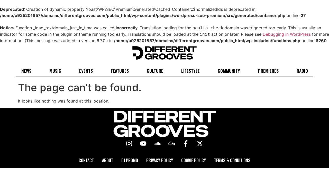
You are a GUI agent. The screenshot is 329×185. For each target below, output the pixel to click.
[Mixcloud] (171, 143)
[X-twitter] (200, 143)
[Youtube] (143, 143)
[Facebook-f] (185, 143)
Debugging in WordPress (287, 34)
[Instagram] (129, 143)
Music (55, 70)
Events (86, 70)
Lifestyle (190, 70)
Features (120, 70)
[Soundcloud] (157, 143)
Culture (155, 70)
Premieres (268, 70)
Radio (302, 70)
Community (229, 70)
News (26, 70)
